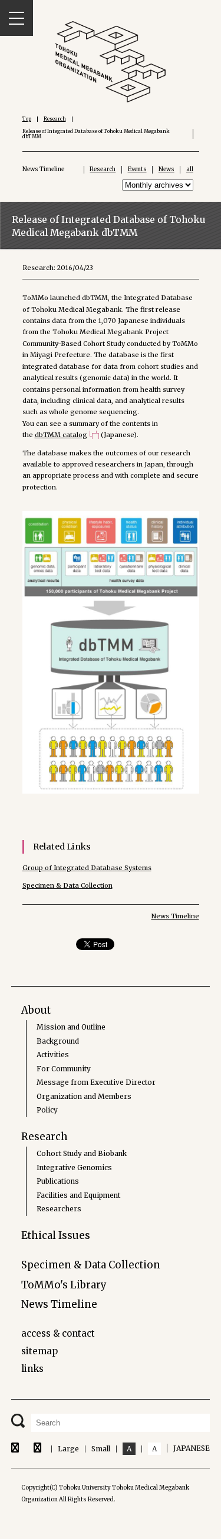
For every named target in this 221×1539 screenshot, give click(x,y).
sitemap (39, 1351)
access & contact (58, 1333)
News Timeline (175, 916)
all (189, 169)
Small (100, 1448)
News (166, 169)
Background (58, 1041)
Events (137, 169)
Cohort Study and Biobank (82, 1153)
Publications (58, 1181)
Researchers (59, 1208)
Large (68, 1448)
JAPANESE (191, 1448)
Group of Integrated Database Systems (86, 868)
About (36, 1010)
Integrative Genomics (74, 1167)
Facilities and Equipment (78, 1195)
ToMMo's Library (64, 1284)
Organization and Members (84, 1096)
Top (26, 119)
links (32, 1368)
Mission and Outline (71, 1026)
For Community (64, 1068)
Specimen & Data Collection (67, 885)
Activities (53, 1054)
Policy (47, 1109)
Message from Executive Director (96, 1082)
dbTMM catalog (61, 435)
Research (55, 119)
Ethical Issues (55, 1235)
